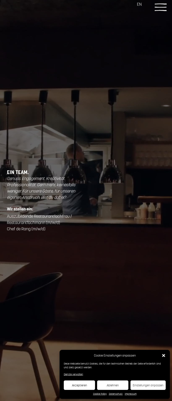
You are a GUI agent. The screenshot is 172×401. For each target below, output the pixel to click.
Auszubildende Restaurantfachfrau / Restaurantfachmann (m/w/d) (39, 219)
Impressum (131, 393)
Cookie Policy (100, 393)
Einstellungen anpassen (148, 385)
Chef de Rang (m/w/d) (26, 228)
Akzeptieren (79, 385)
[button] (164, 355)
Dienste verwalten (73, 374)
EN (139, 4)
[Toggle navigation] (160, 7)
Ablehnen (113, 385)
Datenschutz (116, 393)
